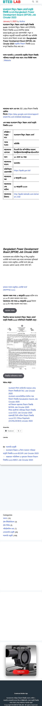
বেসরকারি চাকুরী (8, 532)
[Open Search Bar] (33, 1)
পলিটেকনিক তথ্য (8, 529)
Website (7, 60)
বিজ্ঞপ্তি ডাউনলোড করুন (13, 376)
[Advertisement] (21, 86)
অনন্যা (5, 518)
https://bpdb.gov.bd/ (22, 170)
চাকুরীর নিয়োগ (20, 44)
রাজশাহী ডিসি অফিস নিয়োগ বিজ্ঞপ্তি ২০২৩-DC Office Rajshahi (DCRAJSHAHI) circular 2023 (21, 418)
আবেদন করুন (10, 310)
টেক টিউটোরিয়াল (8, 522)
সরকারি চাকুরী (11, 447)
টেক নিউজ (6, 525)
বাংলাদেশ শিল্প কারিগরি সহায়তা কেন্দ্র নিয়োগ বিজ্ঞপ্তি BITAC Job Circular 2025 (22, 391)
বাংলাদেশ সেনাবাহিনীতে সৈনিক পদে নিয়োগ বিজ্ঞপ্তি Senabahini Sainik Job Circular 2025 (23, 399)
